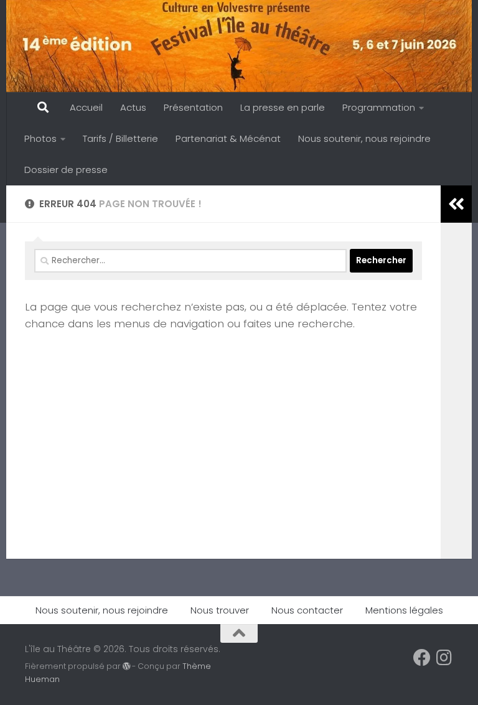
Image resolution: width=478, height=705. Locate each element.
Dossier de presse (66, 169)
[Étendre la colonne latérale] (456, 204)
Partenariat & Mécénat (228, 138)
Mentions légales (404, 610)
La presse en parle (282, 107)
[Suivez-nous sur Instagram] (444, 657)
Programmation (378, 107)
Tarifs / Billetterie (120, 138)
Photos (40, 138)
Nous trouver (219, 610)
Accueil (86, 107)
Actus (133, 107)
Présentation (193, 107)
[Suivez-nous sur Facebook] (422, 657)
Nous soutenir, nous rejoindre (364, 138)
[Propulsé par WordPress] (126, 666)
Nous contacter (307, 610)
